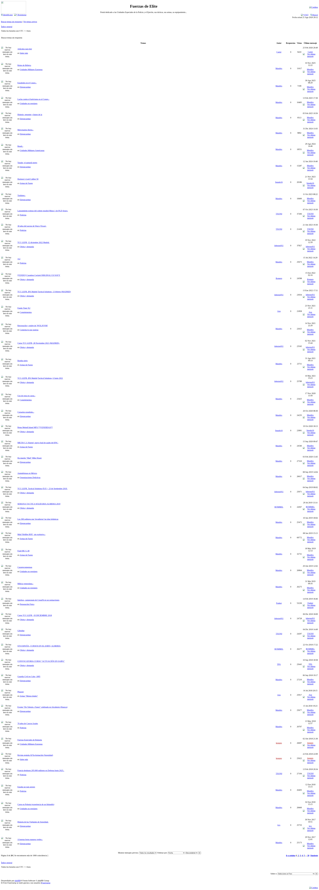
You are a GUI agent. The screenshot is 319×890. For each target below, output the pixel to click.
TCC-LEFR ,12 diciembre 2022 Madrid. (33, 242)
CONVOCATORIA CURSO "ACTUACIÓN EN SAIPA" (41, 661)
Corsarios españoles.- (25, 412)
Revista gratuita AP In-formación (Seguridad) (35, 755)
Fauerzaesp (45, 883)
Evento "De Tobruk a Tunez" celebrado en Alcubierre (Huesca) (42, 707)
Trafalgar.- (21, 195)
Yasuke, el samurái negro (27, 163)
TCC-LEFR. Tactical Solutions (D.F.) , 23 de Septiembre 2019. (42, 489)
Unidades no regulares (28, 103)
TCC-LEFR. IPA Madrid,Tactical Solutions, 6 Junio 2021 (40, 378)
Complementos (26, 312)
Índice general (6, 27)
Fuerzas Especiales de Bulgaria (29, 740)
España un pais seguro (26, 787)
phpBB (17, 881)
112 (18, 259)
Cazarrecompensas (24, 567)
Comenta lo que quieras (29, 330)
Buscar (315, 15)
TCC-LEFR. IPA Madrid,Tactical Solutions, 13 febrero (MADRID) (44, 292)
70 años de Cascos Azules (27, 723)
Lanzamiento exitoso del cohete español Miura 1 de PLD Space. (42, 211)
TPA (279, 664)
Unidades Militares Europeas (31, 69)
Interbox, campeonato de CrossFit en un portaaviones (38, 600)
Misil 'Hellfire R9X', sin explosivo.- (31, 534)
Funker (279, 603)
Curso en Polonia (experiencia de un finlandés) (35, 804)
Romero (279, 278)
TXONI (279, 214)
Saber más (24, 53)
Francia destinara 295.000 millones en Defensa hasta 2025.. (40, 770)
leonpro (279, 743)
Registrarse (21, 15)
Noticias (23, 215)
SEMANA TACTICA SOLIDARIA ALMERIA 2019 (38, 504)
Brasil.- (20, 146)
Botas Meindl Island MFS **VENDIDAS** (35, 427)
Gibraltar (20, 631)
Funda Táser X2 (23, 308)
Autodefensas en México (27, 473)
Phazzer (20, 692)
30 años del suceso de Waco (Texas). (31, 226)
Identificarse (8, 15)
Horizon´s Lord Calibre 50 (27, 179)
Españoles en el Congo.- (27, 83)
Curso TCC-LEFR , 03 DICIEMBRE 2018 (34, 615)
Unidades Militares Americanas (32, 150)
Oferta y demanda (27, 247)
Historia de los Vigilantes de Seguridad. (32, 822)
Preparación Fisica (27, 604)
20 (308, 855)
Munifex (279, 68)
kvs (279, 825)
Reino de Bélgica (24, 65)
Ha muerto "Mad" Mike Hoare (29, 458)
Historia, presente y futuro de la (29, 114)
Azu (279, 311)
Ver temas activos (30, 22)
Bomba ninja (22, 361)
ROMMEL (279, 507)
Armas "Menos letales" (29, 696)
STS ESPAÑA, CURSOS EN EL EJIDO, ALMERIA (39, 646)
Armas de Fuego (26, 183)
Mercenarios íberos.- (25, 130)
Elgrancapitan (25, 87)
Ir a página (290, 855)
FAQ (306, 15)
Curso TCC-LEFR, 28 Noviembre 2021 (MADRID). (38, 343)
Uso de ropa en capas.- (26, 396)
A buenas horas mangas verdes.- (30, 839)
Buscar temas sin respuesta (11, 22)
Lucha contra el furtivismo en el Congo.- (33, 99)
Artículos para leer (24, 49)
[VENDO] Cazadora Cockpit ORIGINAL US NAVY (38, 275)
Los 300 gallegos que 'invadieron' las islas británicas (37, 519)
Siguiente (314, 855)
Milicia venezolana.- (25, 584)
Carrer (278, 52)
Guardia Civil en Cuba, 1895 (28, 676)
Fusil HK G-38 (23, 551)
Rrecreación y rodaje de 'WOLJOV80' (32, 326)
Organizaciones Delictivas (30, 477)
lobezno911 (278, 246)
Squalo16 (279, 182)
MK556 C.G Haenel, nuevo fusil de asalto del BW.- (37, 443)
